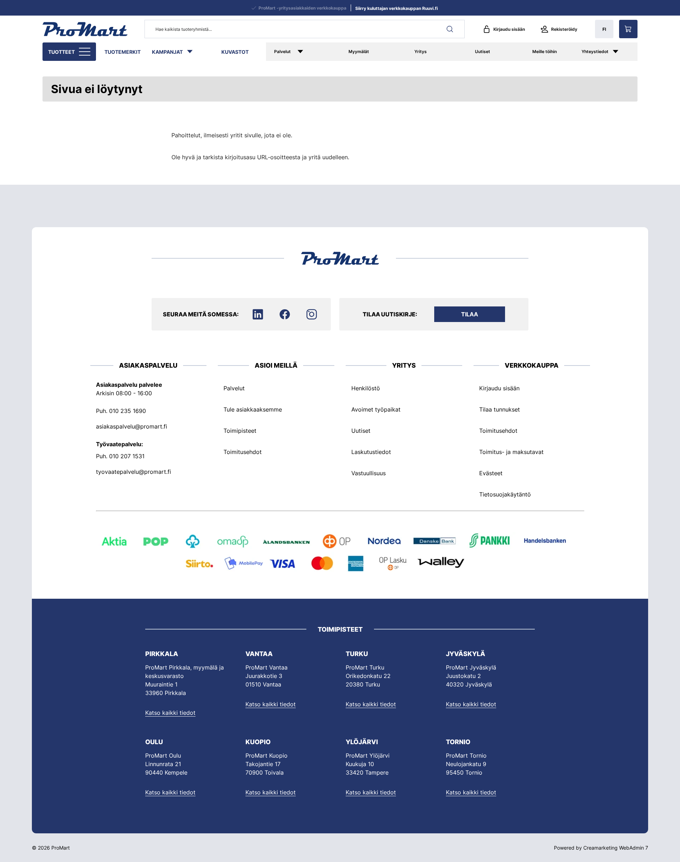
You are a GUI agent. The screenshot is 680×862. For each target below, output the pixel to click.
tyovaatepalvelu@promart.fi (133, 471)
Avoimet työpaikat (376, 409)
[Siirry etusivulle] (85, 29)
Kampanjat (167, 52)
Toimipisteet (239, 430)
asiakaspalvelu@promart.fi (131, 426)
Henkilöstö (365, 388)
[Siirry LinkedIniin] (258, 314)
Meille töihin (544, 51)
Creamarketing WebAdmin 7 (615, 848)
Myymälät (358, 51)
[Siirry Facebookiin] (285, 314)
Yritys (420, 51)
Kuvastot (235, 52)
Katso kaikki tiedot (170, 712)
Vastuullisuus (368, 473)
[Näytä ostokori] (628, 29)
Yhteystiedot (595, 51)
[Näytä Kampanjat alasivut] (193, 51)
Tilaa (469, 314)
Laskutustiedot (371, 451)
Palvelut (282, 51)
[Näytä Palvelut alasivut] (310, 51)
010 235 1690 (127, 410)
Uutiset (482, 51)
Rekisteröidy (564, 29)
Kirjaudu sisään (509, 29)
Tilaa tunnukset (499, 409)
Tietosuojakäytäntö (505, 494)
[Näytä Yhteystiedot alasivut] (623, 51)
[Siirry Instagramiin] (311, 314)
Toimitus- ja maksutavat (511, 451)
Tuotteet (61, 52)
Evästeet (491, 473)
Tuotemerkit (122, 52)
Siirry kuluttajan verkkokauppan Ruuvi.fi (396, 8)
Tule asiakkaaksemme (252, 409)
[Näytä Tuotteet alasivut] (85, 51)
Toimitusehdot (242, 451)
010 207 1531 (126, 456)
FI (604, 29)
